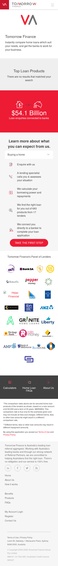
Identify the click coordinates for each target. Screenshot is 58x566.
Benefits (9, 493)
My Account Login (14, 511)
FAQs (7, 502)
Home (8, 475)
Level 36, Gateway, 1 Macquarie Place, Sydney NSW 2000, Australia (27, 542)
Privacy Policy (9, 434)
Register (9, 516)
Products (9, 498)
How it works (11, 484)
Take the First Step (29, 243)
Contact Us (10, 520)
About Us (9, 479)
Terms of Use (44, 431)
